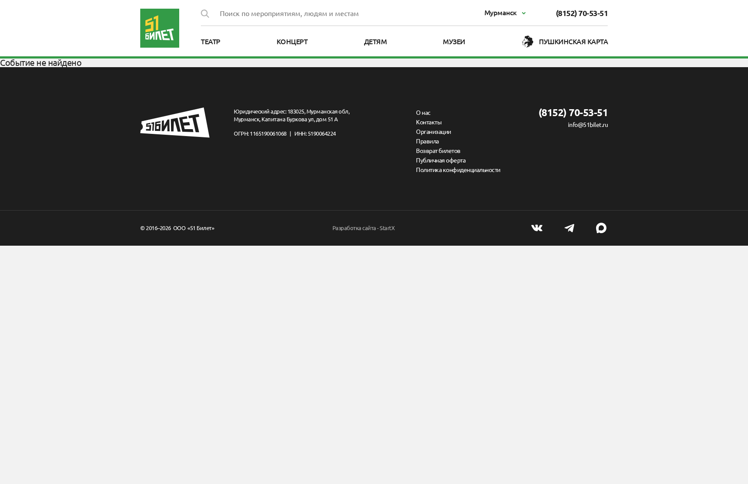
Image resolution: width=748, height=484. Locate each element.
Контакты (429, 122)
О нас (423, 112)
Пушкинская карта (573, 41)
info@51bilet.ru (588, 124)
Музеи (454, 41)
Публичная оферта (440, 160)
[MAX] (601, 227)
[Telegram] (569, 227)
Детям (375, 41)
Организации (433, 131)
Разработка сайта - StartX (363, 228)
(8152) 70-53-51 (582, 13)
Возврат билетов (438, 150)
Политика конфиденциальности (458, 169)
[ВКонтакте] (536, 227)
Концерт (292, 41)
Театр (210, 41)
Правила (427, 141)
